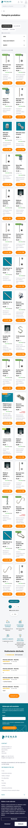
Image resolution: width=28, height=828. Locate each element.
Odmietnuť (7, 824)
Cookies (3, 785)
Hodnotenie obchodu (14, 651)
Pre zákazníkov (5, 778)
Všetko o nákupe (6, 775)
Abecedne (12, 29)
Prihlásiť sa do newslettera (9, 727)
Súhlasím (20, 824)
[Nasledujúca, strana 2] (14, 606)
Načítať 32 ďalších (14, 601)
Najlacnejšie (17, 26)
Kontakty (4, 783)
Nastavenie (14, 819)
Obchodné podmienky (7, 788)
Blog (3, 780)
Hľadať (24, 6)
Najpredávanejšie (7, 26)
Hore (15, 614)
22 (18, 606)
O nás (3, 770)
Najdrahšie (5, 29)
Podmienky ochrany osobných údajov (11, 790)
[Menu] (26, 2)
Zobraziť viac (14, 696)
